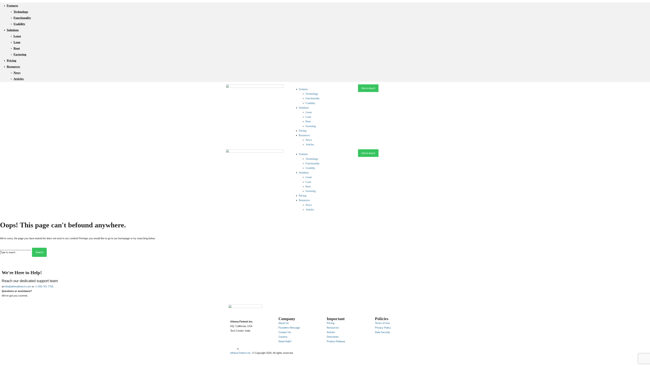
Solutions (13, 30)
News (17, 72)
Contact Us (284, 332)
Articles (19, 78)
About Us (283, 323)
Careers (282, 336)
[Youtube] (231, 349)
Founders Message (289, 327)
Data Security (382, 332)
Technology (21, 11)
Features (12, 5)
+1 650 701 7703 (44, 286)
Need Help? (284, 341)
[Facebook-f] (241, 349)
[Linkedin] (234, 349)
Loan (17, 42)
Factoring (20, 54)
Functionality (22, 17)
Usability (19, 24)
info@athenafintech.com (17, 286)
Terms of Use (382, 323)
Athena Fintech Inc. (241, 352)
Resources (13, 66)
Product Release (336, 341)
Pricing (11, 60)
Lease (17, 36)
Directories (333, 336)
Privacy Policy (383, 327)
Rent (17, 48)
